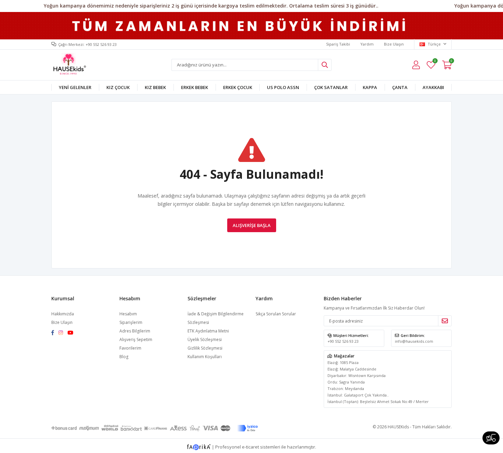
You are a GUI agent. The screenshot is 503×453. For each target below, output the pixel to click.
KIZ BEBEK (155, 87)
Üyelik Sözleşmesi (205, 339)
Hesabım (128, 314)
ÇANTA (400, 87)
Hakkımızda (62, 314)
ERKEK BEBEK (194, 87)
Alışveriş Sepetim (135, 339)
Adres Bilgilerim (134, 331)
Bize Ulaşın (394, 44)
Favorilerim (434, 62)
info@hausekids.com (414, 341)
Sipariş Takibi (338, 44)
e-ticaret (250, 447)
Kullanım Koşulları (205, 357)
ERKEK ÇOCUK (237, 87)
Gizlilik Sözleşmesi (205, 348)
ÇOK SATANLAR (331, 87)
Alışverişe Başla (252, 225)
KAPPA (370, 87)
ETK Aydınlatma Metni (208, 331)
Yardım (367, 44)
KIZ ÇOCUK (118, 87)
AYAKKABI (433, 87)
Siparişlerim (130, 322)
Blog (123, 357)
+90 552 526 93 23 (343, 341)
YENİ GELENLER (75, 87)
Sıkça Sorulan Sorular (276, 314)
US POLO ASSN (283, 87)
